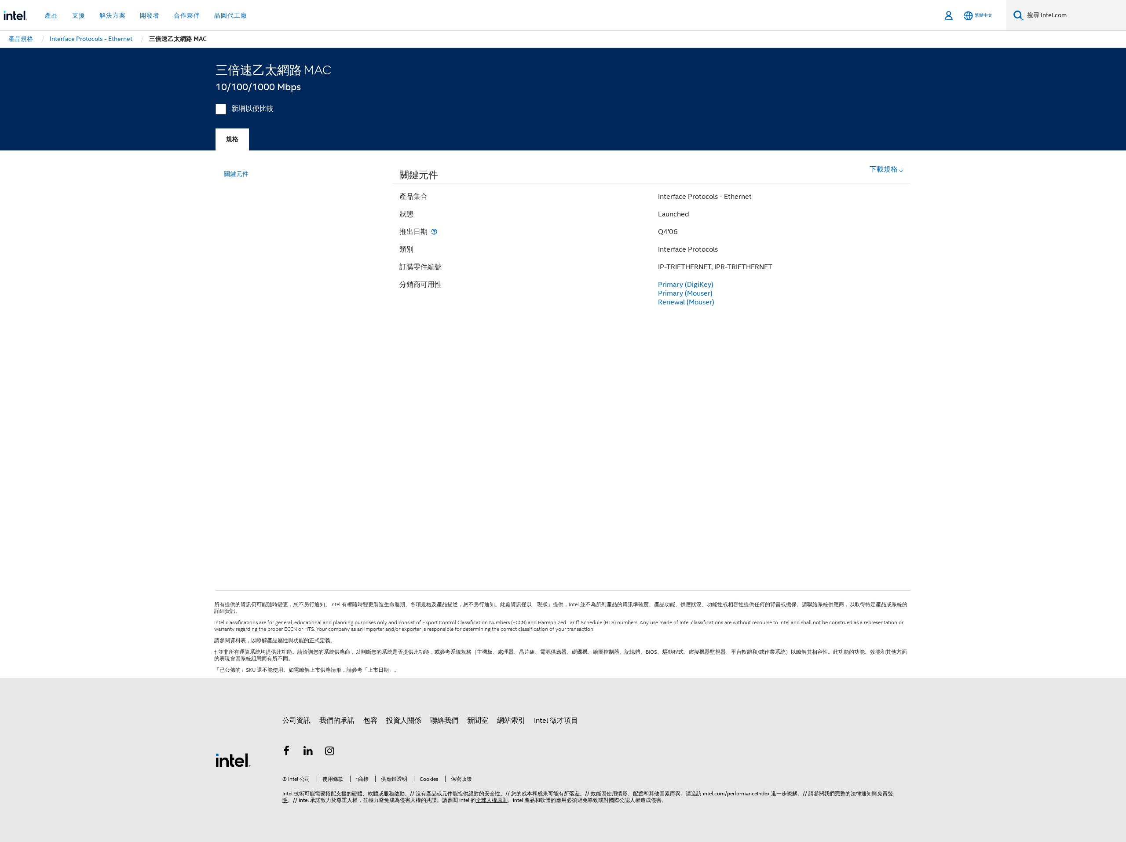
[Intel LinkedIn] (308, 752)
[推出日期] (434, 231)
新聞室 (477, 720)
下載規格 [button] (884, 169)
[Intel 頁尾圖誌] (233, 759)
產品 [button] (51, 15)
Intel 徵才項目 (556, 720)
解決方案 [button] (112, 15)
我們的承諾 (337, 720)
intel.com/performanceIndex (736, 793)
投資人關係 (403, 720)
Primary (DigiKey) (685, 284)
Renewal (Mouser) (686, 302)
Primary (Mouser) (685, 293)
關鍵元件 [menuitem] (236, 174)
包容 (370, 720)
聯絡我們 (444, 720)
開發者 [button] (150, 15)
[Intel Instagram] (329, 752)
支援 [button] (78, 15)
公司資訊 (296, 720)
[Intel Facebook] (286, 752)
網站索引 (511, 720)
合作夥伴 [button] (187, 15)
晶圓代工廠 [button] (230, 15)
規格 (232, 139)
